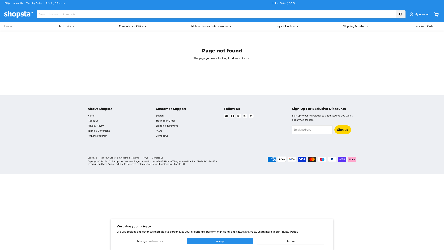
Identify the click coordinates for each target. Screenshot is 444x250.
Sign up (342, 130)
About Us (18, 3)
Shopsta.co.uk (165, 164)
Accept (220, 241)
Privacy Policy (96, 125)
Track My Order (34, 3)
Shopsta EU (179, 164)
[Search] (400, 14)
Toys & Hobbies (286, 26)
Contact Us (162, 136)
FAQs (7, 3)
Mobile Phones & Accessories (210, 26)
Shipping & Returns (55, 3)
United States (283, 3)
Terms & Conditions (99, 130)
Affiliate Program (97, 136)
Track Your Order (423, 26)
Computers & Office (131, 26)
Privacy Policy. (289, 232)
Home (8, 26)
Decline (290, 241)
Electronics (65, 26)
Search (160, 115)
